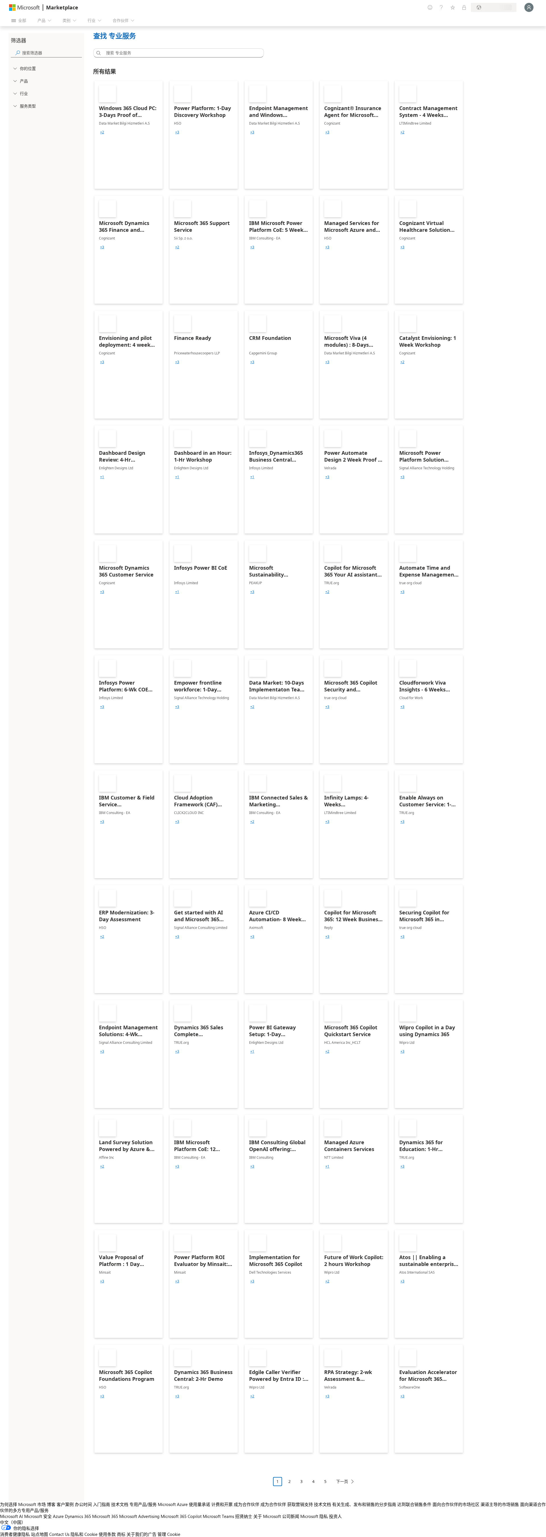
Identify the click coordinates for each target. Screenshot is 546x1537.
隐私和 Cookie (84, 1534)
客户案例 (65, 1504)
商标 (121, 1534)
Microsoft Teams (218, 1516)
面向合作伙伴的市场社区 (456, 1504)
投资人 (335, 1516)
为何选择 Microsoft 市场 (23, 1504)
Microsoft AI (11, 1516)
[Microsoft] (24, 7)
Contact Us (59, 1534)
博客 (51, 1504)
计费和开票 (222, 1504)
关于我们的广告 (141, 1534)
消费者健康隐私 (15, 1534)
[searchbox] (52, 53)
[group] (102, 132)
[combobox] (180, 53)
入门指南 (101, 1504)
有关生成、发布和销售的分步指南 (364, 1504)
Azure (58, 1516)
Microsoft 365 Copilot (181, 1516)
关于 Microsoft (267, 1516)
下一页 (342, 1481)
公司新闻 (290, 1516)
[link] (128, 135)
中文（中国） (13, 1522)
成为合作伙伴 (246, 1504)
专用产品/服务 (143, 1504)
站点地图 (39, 1534)
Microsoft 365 (105, 1516)
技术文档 (119, 1504)
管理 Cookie (169, 1534)
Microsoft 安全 (38, 1516)
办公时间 (83, 1504)
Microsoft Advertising (139, 1516)
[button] (97, 52)
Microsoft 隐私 (314, 1516)
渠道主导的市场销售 (500, 1504)
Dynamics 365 (78, 1516)
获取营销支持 (300, 1504)
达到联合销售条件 (414, 1504)
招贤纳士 (243, 1516)
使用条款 (107, 1534)
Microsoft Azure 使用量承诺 (184, 1504)
